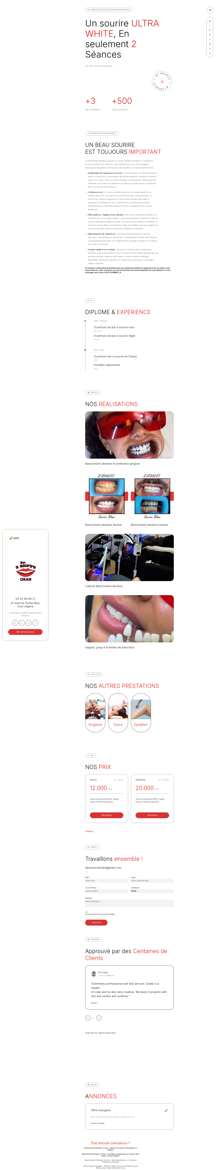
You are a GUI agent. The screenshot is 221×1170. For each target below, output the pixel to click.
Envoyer (96, 922)
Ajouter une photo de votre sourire (100, 914)
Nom (87, 877)
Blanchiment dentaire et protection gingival (112, 463)
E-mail (134, 877)
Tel (90, 888)
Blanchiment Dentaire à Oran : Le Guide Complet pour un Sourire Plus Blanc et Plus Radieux (110, 1155)
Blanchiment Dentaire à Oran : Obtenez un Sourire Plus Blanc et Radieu (110, 1149)
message (88, 898)
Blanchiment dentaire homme (149, 524)
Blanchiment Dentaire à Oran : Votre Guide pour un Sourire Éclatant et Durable (110, 1161)
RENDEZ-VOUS (27, 632)
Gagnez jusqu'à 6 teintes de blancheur (110, 647)
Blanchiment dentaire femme (103, 524)
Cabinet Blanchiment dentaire (104, 586)
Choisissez (135, 888)
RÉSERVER (107, 815)
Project (94, 1003)
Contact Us (89, 831)
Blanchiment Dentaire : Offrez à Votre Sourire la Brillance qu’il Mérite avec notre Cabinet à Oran (110, 1167)
